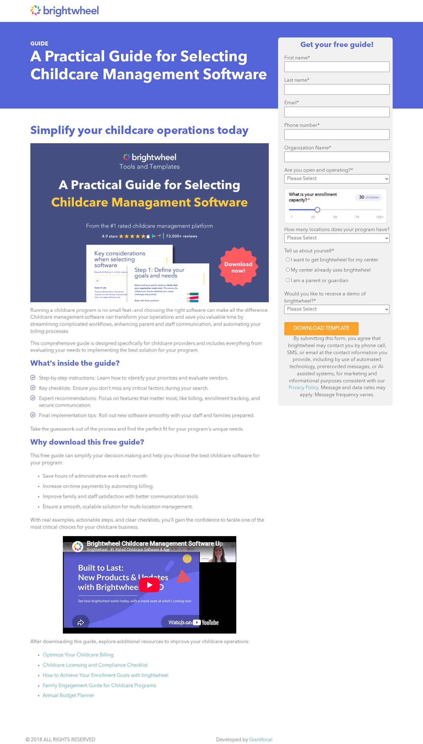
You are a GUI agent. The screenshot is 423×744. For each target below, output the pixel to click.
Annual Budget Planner (68, 695)
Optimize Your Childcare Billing (78, 655)
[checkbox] (337, 270)
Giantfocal (261, 740)
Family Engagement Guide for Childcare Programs (99, 685)
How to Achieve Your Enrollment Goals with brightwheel (105, 675)
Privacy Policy (303, 387)
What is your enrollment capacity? (313, 197)
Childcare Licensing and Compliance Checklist (95, 665)
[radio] (337, 260)
